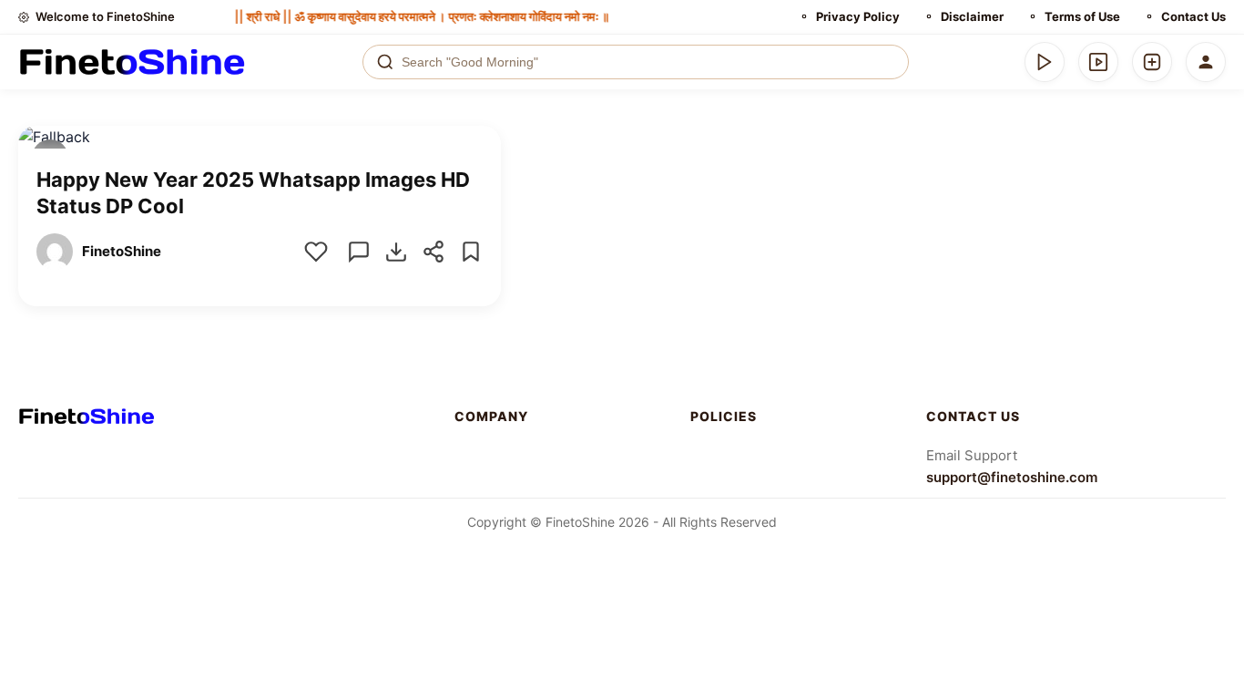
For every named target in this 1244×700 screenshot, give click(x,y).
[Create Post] (1152, 62)
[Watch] (1098, 62)
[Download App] (1045, 62)
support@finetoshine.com (1011, 477)
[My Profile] (1206, 62)
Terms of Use (1082, 16)
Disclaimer (972, 16)
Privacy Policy (858, 16)
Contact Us (1193, 16)
